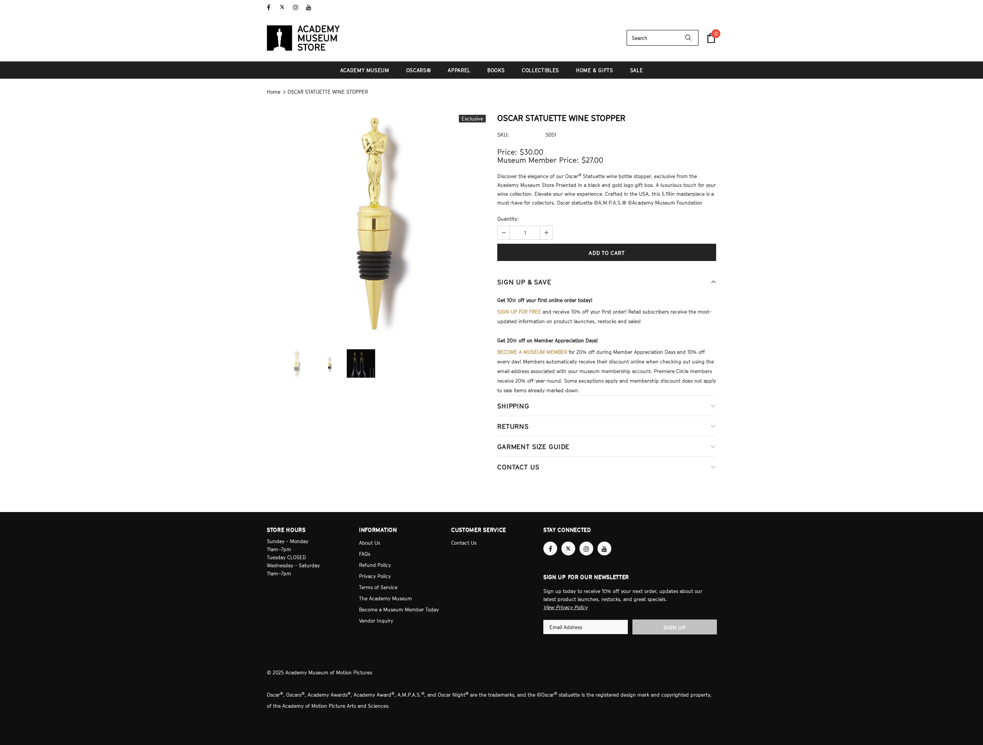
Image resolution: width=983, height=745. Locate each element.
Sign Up (675, 627)
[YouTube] (311, 7)
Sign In (708, 6)
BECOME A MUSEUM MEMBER (532, 352)
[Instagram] (298, 7)
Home (273, 92)
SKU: (503, 135)
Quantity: (508, 219)
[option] (376, 224)
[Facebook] (271, 7)
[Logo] (303, 38)
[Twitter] (285, 7)
